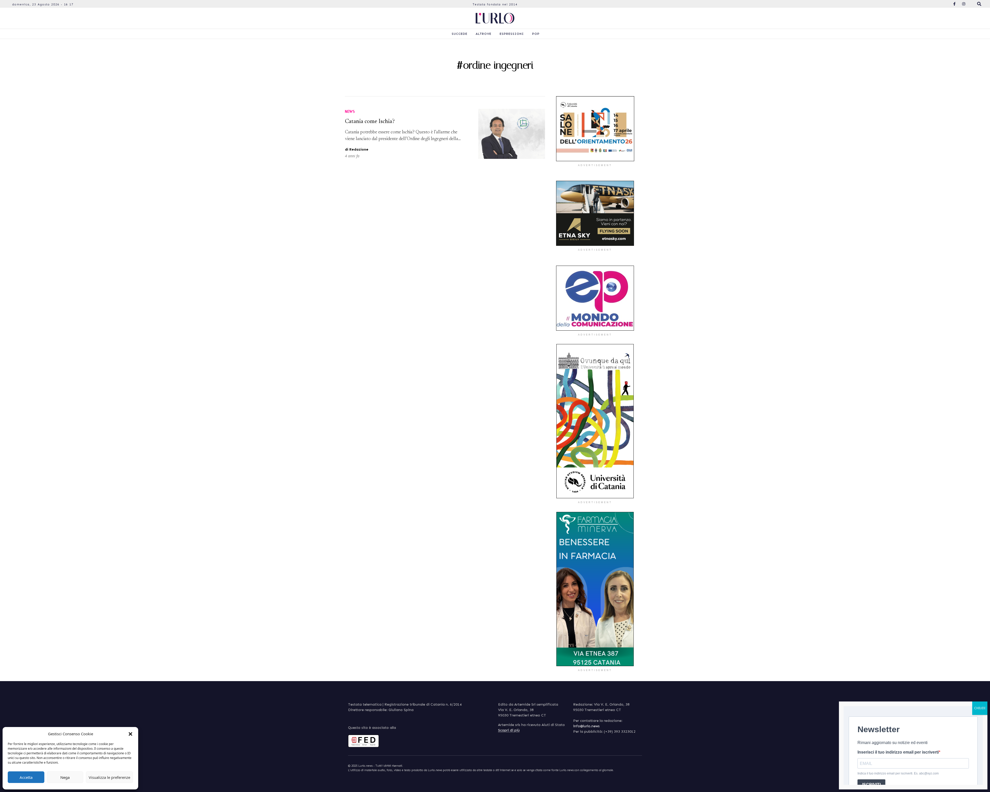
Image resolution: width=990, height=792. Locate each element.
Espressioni (512, 34)
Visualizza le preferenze (109, 777)
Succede (459, 34)
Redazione (358, 149)
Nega (65, 777)
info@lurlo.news (586, 726)
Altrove (483, 34)
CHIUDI (979, 708)
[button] (130, 733)
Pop (536, 34)
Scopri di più (509, 730)
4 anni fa (352, 155)
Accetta (26, 777)
